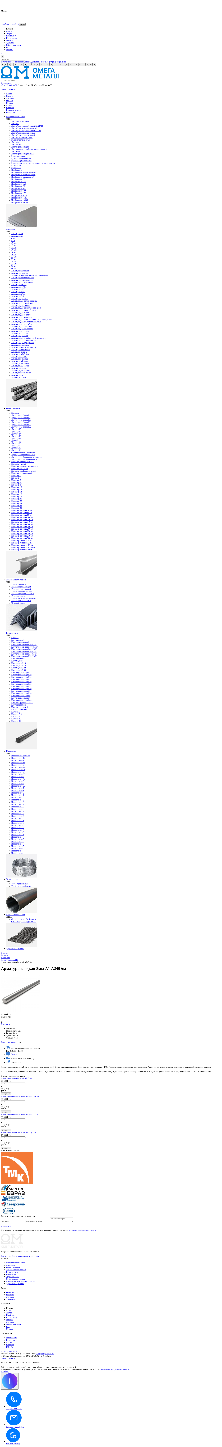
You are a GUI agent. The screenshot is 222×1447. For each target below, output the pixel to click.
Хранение (10, 1299)
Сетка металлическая (15, 1279)
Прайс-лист (11, 36)
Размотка (10, 1295)
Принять (5, 1372)
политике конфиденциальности (82, 1230)
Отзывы (9, 50)
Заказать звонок (8, 1358)
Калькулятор (11, 38)
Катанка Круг (12, 1272)
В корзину (5, 1024)
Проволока (11, 1274)
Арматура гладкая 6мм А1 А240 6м (16, 1078)
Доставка (10, 43)
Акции (9, 31)
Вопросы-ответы (13, 110)
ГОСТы (9, 101)
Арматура (10, 1265)
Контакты (10, 112)
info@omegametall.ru (10, 24)
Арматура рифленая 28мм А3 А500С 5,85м (20, 1096)
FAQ (8, 47)
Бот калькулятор (13, 1444)
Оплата (9, 40)
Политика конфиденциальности (26, 1256)
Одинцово (34, 62)
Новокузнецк (24, 62)
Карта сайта (6, 1256)
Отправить (6, 1226)
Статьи (9, 94)
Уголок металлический (16, 1270)
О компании (11, 1338)
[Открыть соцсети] (9, 1381)
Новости (10, 108)
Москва (15, 62)
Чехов (63, 62)
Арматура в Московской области (20, 1281)
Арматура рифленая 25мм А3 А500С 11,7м (20, 1114)
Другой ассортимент (15, 1284)
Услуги (9, 33)
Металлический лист (15, 1263)
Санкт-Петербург (46, 62)
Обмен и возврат (13, 45)
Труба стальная (12, 1277)
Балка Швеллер (13, 1267)
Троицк (57, 62)
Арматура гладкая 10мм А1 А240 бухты (18, 1132)
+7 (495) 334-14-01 (9, 85)
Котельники (6, 62)
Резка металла (12, 1292)
